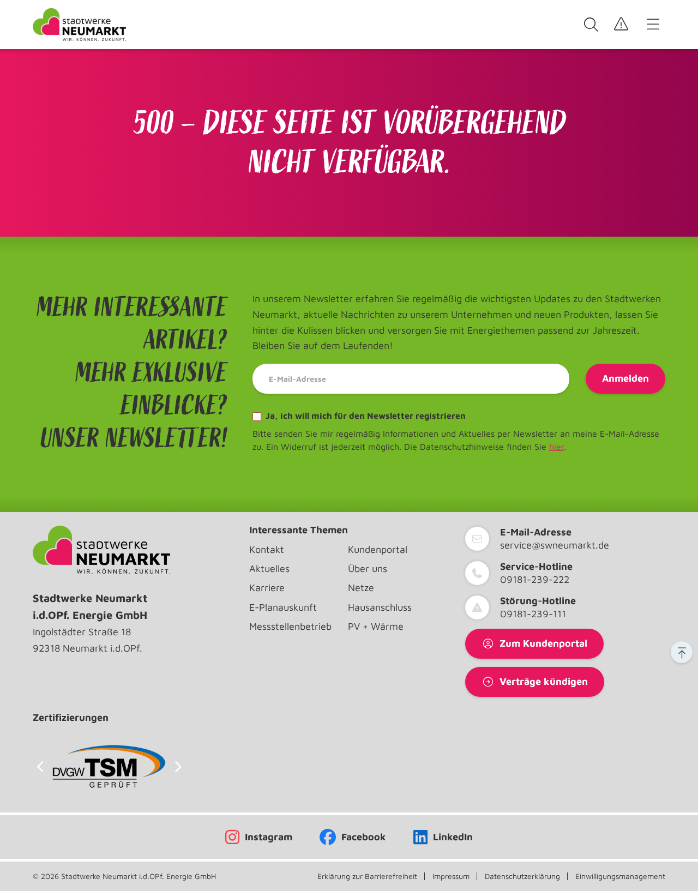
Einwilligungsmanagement (620, 876)
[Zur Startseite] (79, 24)
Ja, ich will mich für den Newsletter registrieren (364, 415)
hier (556, 446)
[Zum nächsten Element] (178, 766)
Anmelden (625, 378)
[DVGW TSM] (109, 766)
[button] (682, 652)
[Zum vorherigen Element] (40, 766)
